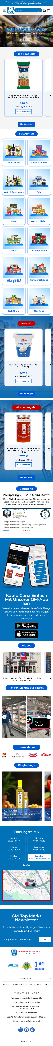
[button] (22, 663)
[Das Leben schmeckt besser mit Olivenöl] (22, 796)
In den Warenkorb (23, 111)
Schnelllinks (26, 978)
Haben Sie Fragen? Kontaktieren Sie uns (26, 984)
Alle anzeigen (26, 124)
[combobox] (28, 10)
